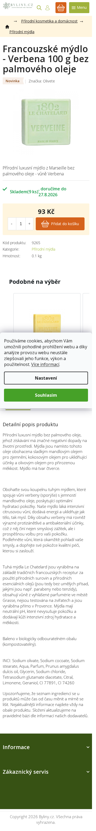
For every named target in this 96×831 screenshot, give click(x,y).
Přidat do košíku (65, 223)
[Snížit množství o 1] (11, 224)
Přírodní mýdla (43, 249)
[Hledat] (39, 7)
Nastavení (46, 378)
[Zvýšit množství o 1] (29, 224)
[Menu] (79, 7)
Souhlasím (46, 395)
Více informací (45, 364)
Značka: (42, 81)
